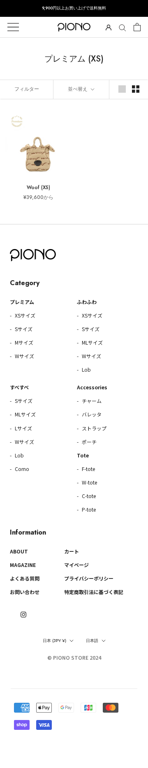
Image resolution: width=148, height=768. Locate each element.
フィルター (26, 89)
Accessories (92, 387)
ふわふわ (87, 301)
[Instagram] (23, 614)
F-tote (88, 468)
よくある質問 (24, 578)
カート (71, 551)
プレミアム (22, 301)
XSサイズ (24, 315)
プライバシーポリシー (88, 578)
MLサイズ (92, 342)
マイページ (76, 564)
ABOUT (19, 551)
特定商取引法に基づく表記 (93, 591)
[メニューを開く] (13, 27)
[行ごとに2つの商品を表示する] (135, 89)
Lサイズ (23, 428)
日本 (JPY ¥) (54, 640)
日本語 (92, 640)
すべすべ (19, 387)
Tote (83, 455)
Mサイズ (23, 342)
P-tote (88, 509)
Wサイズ (24, 355)
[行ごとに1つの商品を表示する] (122, 89)
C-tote (88, 495)
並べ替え (78, 89)
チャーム (91, 400)
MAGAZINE (23, 564)
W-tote (89, 482)
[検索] (122, 27)
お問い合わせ (24, 591)
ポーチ (89, 441)
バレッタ (91, 414)
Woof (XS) (38, 187)
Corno (21, 468)
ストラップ (93, 428)
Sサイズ (23, 328)
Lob (86, 369)
